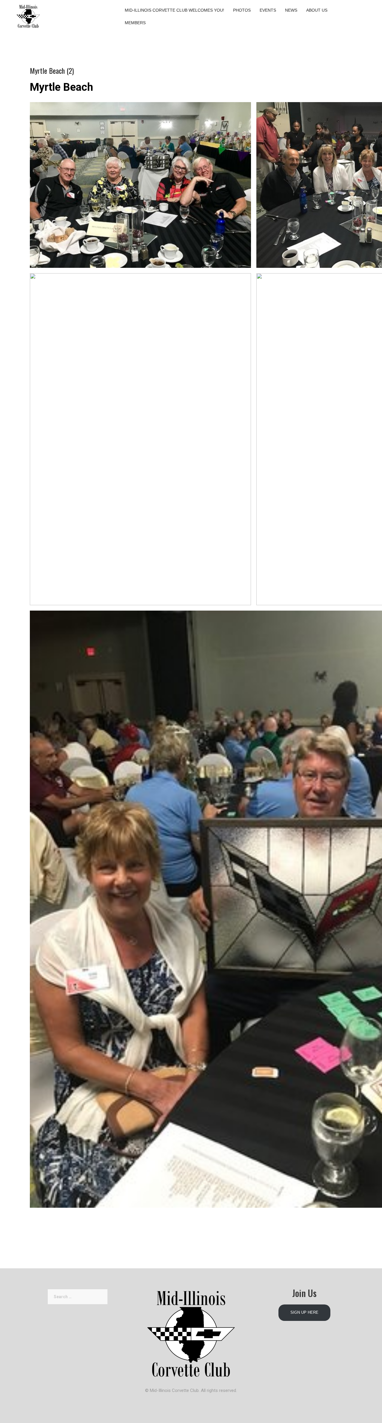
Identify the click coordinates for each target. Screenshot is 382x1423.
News (291, 10)
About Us (316, 10)
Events (268, 10)
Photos (242, 10)
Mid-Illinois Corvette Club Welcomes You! (174, 10)
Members (135, 22)
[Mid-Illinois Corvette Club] (28, 15)
